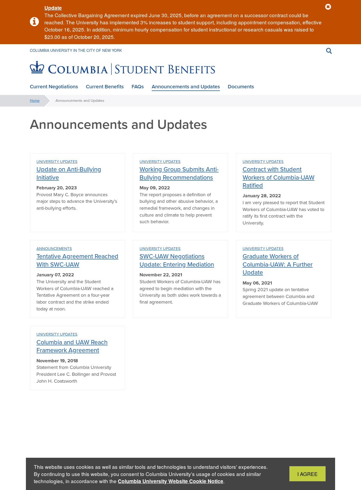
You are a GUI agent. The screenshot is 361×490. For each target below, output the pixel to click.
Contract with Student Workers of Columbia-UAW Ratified (278, 177)
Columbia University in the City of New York (76, 50)
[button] (328, 7)
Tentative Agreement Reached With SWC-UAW (77, 260)
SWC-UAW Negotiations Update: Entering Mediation (177, 260)
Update (53, 7)
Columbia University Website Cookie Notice (170, 481)
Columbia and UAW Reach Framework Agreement (72, 346)
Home (35, 100)
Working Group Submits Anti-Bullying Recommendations (179, 173)
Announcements (54, 248)
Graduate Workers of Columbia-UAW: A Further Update (278, 264)
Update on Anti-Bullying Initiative (68, 173)
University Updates (56, 161)
